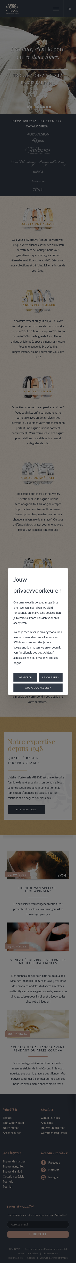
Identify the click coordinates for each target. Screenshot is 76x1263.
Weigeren (25, 677)
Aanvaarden (51, 677)
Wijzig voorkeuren (38, 687)
